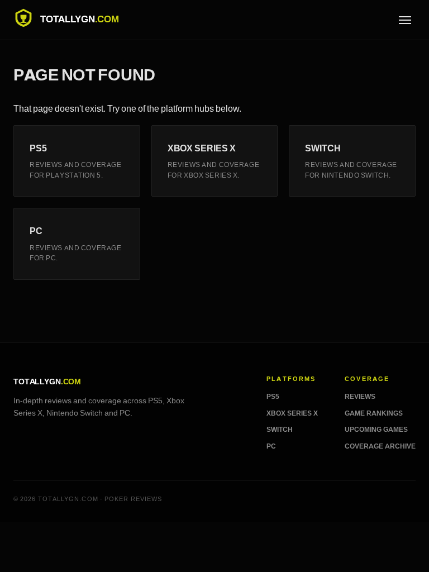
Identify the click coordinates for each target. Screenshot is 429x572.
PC (271, 446)
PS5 (272, 397)
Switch (279, 429)
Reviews (360, 397)
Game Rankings (374, 413)
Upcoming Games (376, 429)
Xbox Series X (292, 413)
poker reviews (133, 498)
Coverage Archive (380, 446)
